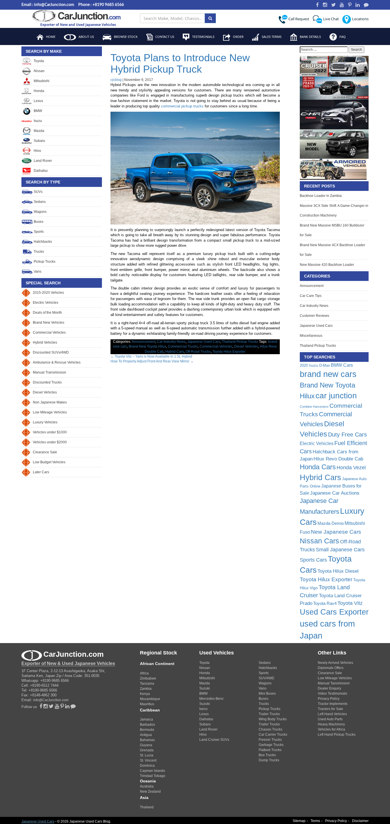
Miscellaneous (311, 336)
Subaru (39, 141)
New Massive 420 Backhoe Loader (327, 265)
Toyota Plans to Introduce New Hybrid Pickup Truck (180, 63)
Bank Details (310, 36)
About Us (86, 36)
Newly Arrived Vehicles (335, 663)
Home (50, 36)
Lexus (38, 101)
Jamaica (146, 719)
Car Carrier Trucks (273, 735)
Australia (147, 786)
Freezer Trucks (270, 740)
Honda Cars (318, 467)
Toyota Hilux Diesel (338, 571)
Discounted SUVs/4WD (51, 352)
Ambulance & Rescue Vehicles (57, 362)
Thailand (147, 807)
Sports (38, 232)
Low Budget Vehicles (49, 462)
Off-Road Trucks (198, 352)
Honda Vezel (351, 467)
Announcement (143, 342)
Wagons (40, 212)
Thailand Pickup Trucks (240, 342)
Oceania (148, 781)
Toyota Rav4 (325, 603)
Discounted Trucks (47, 382)
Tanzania (147, 684)
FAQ (342, 36)
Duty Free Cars (347, 434)
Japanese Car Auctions (334, 493)
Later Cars (41, 472)
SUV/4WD (266, 678)
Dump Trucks (269, 760)
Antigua (146, 735)
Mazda (38, 131)
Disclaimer (360, 821)
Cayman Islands (152, 771)
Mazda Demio (330, 523)
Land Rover (42, 161)
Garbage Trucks (271, 745)
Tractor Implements (332, 704)
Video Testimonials (332, 693)
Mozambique (150, 699)
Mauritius (147, 704)
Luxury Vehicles (45, 422)
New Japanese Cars (336, 532)
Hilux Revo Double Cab (338, 459)
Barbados (147, 725)
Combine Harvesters (314, 406)
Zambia (146, 689)
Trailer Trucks (269, 714)
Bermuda (147, 730)
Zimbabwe (148, 678)
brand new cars (328, 374)
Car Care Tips (310, 296)
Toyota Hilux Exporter (229, 352)
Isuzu (37, 121)
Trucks (38, 252)
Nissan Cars (319, 541)
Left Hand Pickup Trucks (336, 735)
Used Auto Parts (330, 719)
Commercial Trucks (183, 346)
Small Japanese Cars (340, 549)
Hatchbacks (42, 242)
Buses (38, 222)
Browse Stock (125, 36)
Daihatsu (40, 171)
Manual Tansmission (334, 683)
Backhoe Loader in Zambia (321, 196)
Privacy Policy (328, 699)
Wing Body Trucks (273, 719)
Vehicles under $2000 (50, 442)
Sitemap (299, 821)
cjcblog (116, 80)
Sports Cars (313, 560)
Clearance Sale (45, 452)
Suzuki (204, 688)
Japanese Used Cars (203, 342)
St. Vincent (148, 760)
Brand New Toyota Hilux (147, 346)
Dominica (147, 766)
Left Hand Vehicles (332, 714)
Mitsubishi (41, 81)
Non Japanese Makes (50, 402)
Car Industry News (171, 342)
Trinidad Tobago (152, 776)
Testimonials (202, 36)
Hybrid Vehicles (45, 342)
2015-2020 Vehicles (48, 293)
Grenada (147, 750)
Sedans (39, 202)
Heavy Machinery (331, 724)
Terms (315, 821)
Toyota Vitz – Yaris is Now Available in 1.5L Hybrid (151, 356)
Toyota (38, 61)
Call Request (298, 18)
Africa (144, 673)
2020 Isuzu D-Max (315, 365)
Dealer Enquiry (329, 688)
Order (238, 36)
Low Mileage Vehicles (50, 412)
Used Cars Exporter (334, 612)
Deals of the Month (47, 313)
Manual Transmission (49, 372)
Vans (37, 272)
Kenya (145, 694)
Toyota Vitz (350, 603)
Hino (37, 151)
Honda (38, 91)
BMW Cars (342, 365)
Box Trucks (267, 755)
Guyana (146, 745)
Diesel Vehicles (45, 392)
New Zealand (150, 792)
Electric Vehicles (45, 303)
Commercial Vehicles (49, 333)
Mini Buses (267, 693)
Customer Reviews (314, 316)
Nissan (39, 71)
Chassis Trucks (270, 729)
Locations (360, 18)
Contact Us (164, 36)
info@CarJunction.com (51, 700)
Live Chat (330, 18)
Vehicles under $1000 (50, 432)
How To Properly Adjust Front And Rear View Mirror (152, 361)
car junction (336, 395)
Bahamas (147, 740)
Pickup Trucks (44, 262)
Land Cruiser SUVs (214, 740)
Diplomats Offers (330, 668)
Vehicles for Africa (331, 729)
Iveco (203, 709)
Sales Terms (271, 36)
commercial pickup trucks (182, 106)
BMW (37, 111)
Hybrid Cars (174, 352)
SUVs (38, 192)
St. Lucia (146, 755)
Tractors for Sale (330, 709)
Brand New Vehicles (48, 323)
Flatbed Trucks (270, 750)
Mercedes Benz (211, 699)
